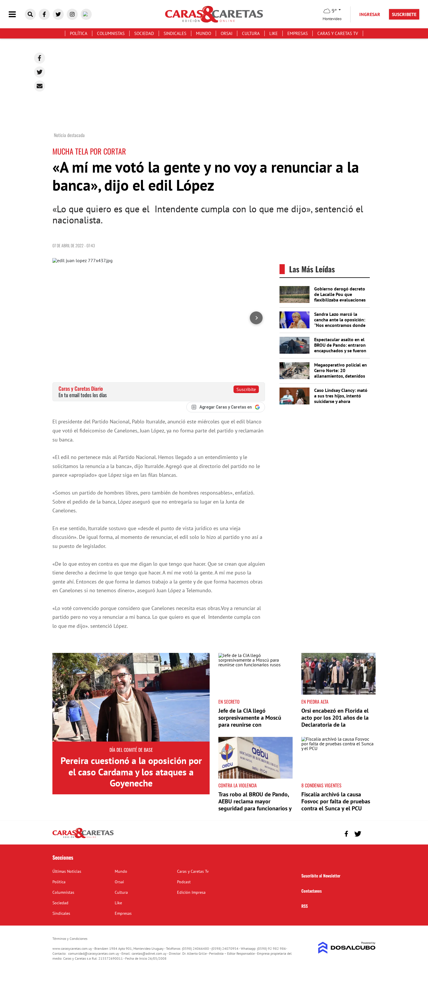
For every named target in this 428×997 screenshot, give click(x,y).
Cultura (251, 33)
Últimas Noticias (66, 871)
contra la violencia (237, 785)
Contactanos (311, 891)
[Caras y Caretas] (83, 838)
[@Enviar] (39, 86)
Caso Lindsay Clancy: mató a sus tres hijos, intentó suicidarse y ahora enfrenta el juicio (340, 398)
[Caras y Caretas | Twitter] (58, 14)
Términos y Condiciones (69, 938)
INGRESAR (369, 14)
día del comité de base (131, 749)
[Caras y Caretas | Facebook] (44, 14)
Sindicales (175, 33)
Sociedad (144, 33)
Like (273, 33)
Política (78, 33)
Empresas (297, 33)
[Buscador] (30, 14)
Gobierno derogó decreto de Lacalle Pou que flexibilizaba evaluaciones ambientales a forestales (340, 297)
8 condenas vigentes (321, 785)
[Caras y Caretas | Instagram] (72, 14)
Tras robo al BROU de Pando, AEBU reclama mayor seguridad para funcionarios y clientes (254, 805)
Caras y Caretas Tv (337, 33)
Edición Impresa (191, 892)
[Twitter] (39, 72)
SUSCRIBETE (404, 14)
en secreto (229, 701)
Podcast (184, 881)
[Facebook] (39, 58)
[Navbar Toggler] (16, 14)
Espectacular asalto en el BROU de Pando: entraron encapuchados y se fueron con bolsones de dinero (340, 348)
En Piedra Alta (314, 701)
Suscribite (246, 389)
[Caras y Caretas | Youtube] (86, 14)
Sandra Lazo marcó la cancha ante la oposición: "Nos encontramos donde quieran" (339, 322)
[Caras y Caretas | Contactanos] (369, 833)
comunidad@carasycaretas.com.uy (93, 953)
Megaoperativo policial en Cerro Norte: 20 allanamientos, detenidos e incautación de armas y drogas (340, 376)
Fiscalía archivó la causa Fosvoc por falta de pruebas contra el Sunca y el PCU (335, 801)
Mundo (203, 33)
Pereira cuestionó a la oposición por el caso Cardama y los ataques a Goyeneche (131, 771)
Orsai (226, 33)
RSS (304, 906)
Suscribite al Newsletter (320, 875)
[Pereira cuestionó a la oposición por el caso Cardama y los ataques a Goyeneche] (131, 697)
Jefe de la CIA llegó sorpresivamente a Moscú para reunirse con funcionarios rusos (249, 721)
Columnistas (111, 33)
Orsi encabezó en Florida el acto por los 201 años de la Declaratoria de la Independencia (335, 721)
